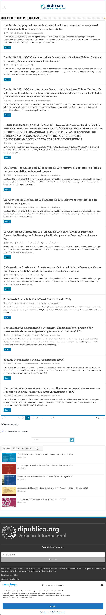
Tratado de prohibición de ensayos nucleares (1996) (34, 359)
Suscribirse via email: (53, 547)
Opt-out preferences (45, 612)
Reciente (6, 448)
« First (4, 418)
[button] (101, 585)
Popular (16, 448)
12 (38, 418)
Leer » (7, 47)
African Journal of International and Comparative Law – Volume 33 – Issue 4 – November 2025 (52, 488)
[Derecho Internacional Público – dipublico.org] (53, 6)
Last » (53, 418)
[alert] (53, 431)
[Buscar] (72, 440)
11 (33, 418)
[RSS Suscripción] (104, 18)
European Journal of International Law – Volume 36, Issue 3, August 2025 (44, 477)
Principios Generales (23, 65)
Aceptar (53, 606)
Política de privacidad (58, 612)
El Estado (20, 33)
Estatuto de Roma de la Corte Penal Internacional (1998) (37, 299)
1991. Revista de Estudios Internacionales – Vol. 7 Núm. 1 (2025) (41, 499)
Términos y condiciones (10, 579)
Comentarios (27, 448)
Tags (37, 448)
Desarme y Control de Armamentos (28, 335)
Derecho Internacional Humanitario (28, 175)
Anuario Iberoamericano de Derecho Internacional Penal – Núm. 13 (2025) (45, 454)
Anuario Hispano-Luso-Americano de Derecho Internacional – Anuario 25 (44, 465)
